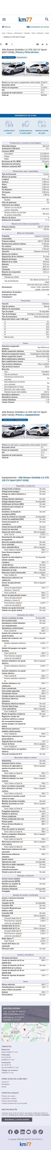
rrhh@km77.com (7, 1073)
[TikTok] (40, 1131)
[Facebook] (10, 1131)
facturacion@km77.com (10, 1067)
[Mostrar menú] (4, 19)
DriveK (4, 1087)
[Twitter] (16, 1131)
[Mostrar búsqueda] (47, 19)
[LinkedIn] (22, 1131)
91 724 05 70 (19, 1017)
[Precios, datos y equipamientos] (12, 44)
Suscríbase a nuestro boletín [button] (17, 1119)
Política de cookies (8, 1096)
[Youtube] (28, 1131)
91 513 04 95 (16, 1020)
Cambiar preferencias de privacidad (14, 1103)
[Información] (0, 44)
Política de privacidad (9, 1101)
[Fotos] (6, 44)
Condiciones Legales (9, 1098)
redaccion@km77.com (10, 1052)
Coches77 (5, 1082)
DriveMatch (6, 1084)
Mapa (23, 1014)
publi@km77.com (8, 1060)
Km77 (25, 19)
